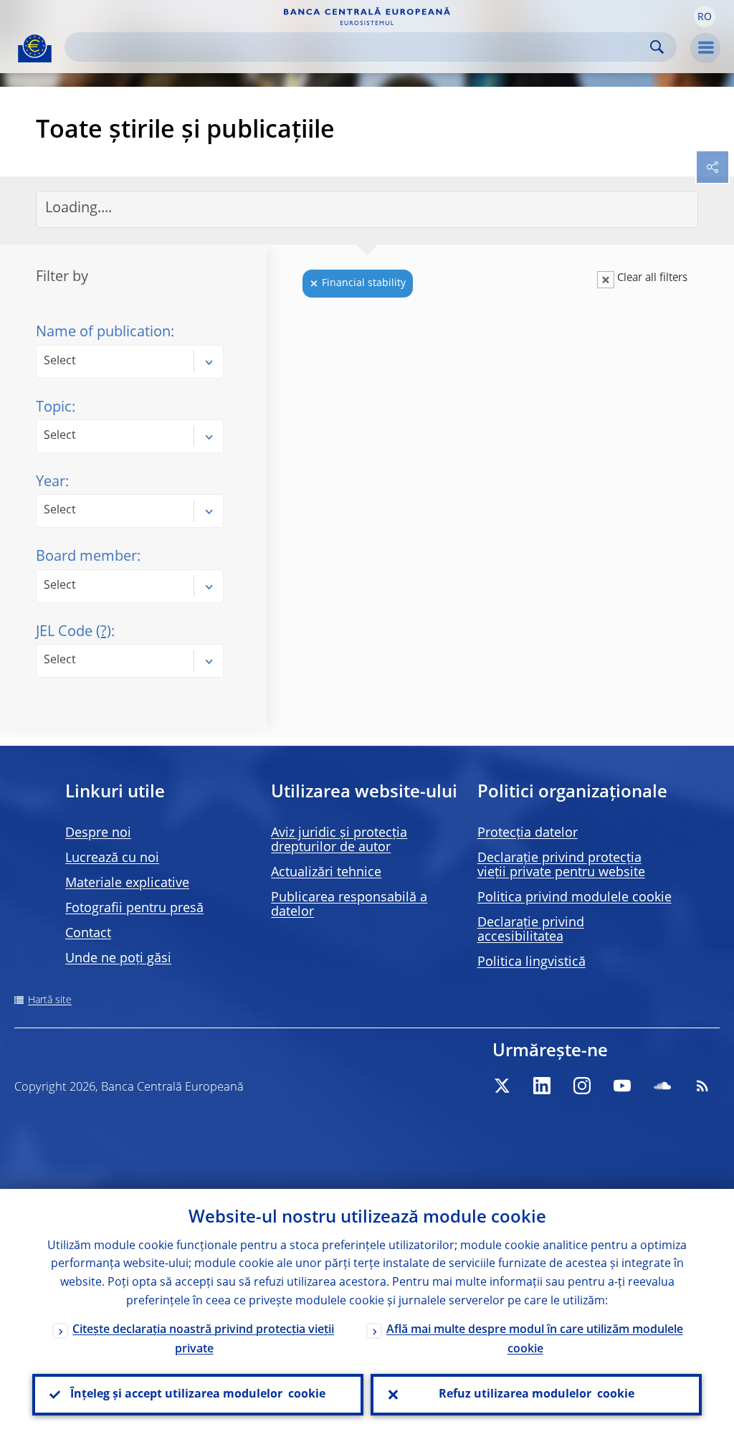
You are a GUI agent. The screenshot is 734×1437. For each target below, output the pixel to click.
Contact (88, 933)
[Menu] (705, 48)
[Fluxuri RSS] (702, 1085)
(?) (103, 632)
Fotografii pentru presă (134, 908)
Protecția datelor (527, 833)
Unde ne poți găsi (118, 958)
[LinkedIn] (542, 1085)
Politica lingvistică (531, 962)
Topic (54, 408)
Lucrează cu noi (112, 858)
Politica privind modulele (574, 897)
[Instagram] (582, 1085)
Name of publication (103, 333)
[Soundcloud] (662, 1085)
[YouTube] (622, 1085)
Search (657, 47)
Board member (86, 557)
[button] (704, 16)
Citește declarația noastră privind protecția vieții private (203, 1339)
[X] (502, 1085)
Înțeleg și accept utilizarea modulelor (197, 1394)
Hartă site (50, 1000)
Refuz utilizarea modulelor (536, 1394)
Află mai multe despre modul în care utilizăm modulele (534, 1339)
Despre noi (98, 833)
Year (50, 482)
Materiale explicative (127, 883)
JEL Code (73, 632)
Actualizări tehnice (326, 872)
